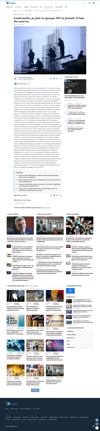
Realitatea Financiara (16, 304)
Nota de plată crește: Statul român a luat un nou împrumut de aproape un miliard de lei (35, 333)
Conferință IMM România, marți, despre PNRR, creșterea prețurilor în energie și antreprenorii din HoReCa (74, 98)
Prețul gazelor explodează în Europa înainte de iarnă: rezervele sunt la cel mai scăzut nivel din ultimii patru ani (49, 271)
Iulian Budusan (27, 78)
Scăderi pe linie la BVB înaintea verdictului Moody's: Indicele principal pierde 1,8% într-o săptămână (38, 176)
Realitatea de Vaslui (43, 419)
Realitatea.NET (8, 417)
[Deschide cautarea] (84, 2)
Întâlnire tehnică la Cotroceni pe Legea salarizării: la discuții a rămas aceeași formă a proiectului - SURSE (23, 259)
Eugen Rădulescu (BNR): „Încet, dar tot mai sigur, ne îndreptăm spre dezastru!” (23, 267)
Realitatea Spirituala (35, 417)
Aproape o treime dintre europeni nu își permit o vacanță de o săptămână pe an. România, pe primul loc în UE (39, 185)
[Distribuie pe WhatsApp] (57, 78)
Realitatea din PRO (16, 419)
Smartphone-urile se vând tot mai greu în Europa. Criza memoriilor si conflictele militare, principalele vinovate (79, 239)
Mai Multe (35, 390)
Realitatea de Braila (53, 419)
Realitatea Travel (44, 417)
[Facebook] (94, 3)
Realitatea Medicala (53, 417)
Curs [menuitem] (66, 7)
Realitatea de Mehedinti (84, 417)
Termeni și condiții (14, 408)
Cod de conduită (36, 408)
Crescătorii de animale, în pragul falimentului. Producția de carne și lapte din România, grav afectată (76, 107)
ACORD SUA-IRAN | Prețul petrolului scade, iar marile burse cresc (82, 274)
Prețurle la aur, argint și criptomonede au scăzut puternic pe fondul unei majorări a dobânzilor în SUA (14, 384)
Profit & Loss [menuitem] (34, 7)
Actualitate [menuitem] (18, 7)
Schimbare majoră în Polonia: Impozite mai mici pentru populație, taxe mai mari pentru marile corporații (82, 266)
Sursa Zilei (24, 419)
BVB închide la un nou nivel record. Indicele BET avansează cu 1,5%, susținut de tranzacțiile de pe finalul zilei (15, 334)
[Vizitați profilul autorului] (15, 78)
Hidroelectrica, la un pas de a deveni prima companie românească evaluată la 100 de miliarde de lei (55, 334)
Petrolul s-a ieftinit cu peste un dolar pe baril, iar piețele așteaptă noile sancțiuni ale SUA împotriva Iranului (82, 249)
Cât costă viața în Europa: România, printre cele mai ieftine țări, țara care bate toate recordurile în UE (34, 359)
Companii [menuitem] (26, 7)
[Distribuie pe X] (60, 78)
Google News (46, 207)
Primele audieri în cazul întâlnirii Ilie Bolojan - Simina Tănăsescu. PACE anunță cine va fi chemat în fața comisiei (22, 249)
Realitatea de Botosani (32, 419)
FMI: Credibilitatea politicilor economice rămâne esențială (33, 308)
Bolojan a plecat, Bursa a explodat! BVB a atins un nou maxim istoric (53, 381)
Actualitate (67, 100)
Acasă (16, 10)
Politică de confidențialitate (25, 408)
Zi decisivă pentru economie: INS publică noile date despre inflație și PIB (35, 383)
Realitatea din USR (73, 417)
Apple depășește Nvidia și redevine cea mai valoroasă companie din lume (15, 308)
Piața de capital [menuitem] (49, 7)
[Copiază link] (51, 78)
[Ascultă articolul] (97, 420)
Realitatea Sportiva (17, 417)
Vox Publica (7, 419)
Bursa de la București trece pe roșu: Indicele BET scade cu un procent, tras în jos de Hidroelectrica (39, 180)
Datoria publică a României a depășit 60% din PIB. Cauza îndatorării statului (54, 358)
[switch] (89, 3)
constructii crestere (20, 203)
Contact (7, 408)
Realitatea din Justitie (63, 417)
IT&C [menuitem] (41, 7)
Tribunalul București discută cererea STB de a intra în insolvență (75, 129)
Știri (21, 10)
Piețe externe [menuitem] (58, 7)
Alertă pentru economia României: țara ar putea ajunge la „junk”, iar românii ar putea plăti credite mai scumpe (38, 189)
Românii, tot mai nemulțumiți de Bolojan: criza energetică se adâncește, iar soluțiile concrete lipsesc (76, 123)
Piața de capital (28, 10)
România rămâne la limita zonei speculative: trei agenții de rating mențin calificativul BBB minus (54, 309)
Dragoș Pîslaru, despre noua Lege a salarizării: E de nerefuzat (76, 113)
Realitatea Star (26, 417)
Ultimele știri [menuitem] (9, 7)
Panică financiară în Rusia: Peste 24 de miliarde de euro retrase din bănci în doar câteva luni (82, 258)
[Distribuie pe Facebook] (54, 78)
